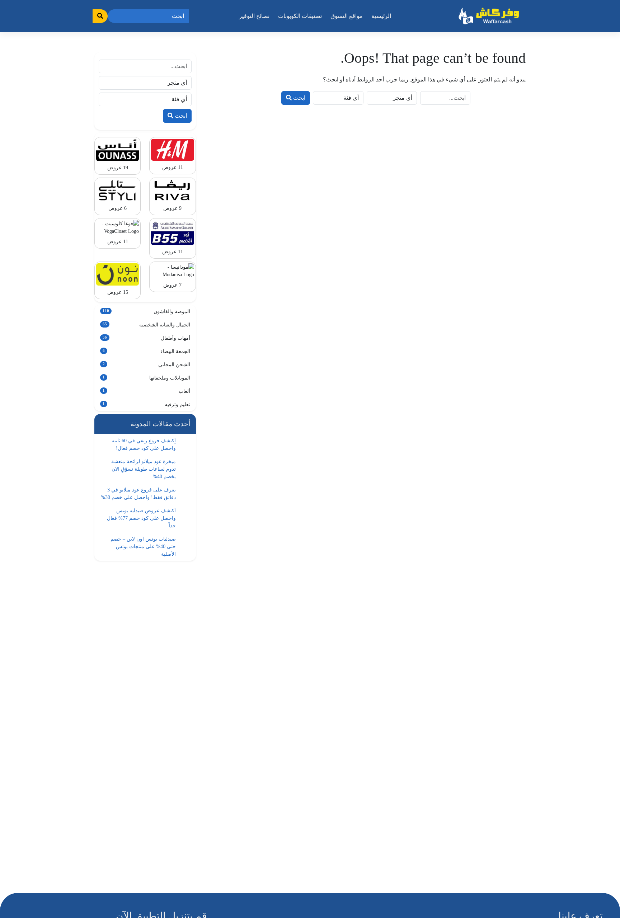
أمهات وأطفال (146, 338)
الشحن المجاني (146, 364)
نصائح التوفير (254, 16)
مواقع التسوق (346, 16)
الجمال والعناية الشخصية (146, 325)
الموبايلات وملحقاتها (146, 378)
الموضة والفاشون (146, 311)
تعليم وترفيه (146, 404)
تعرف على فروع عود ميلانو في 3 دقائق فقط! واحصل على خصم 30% (138, 493)
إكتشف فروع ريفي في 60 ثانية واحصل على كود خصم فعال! (144, 444)
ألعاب (146, 391)
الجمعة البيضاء (146, 351)
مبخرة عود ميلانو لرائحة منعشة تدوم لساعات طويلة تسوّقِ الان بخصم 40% (143, 469)
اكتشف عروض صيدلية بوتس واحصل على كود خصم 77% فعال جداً (141, 518)
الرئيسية (381, 16)
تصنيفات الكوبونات (300, 16)
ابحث (298, 98)
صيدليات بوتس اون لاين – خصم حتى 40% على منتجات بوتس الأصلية (143, 546)
